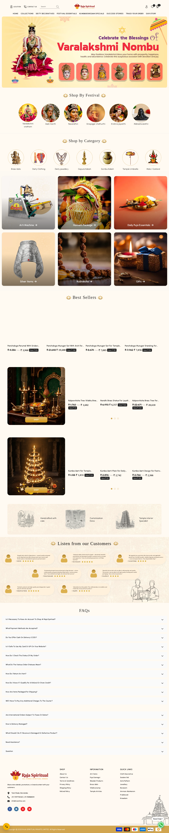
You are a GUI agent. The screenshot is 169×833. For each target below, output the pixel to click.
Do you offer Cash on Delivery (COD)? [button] (21, 637)
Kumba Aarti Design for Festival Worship (147, 471)
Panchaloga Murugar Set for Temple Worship (103, 346)
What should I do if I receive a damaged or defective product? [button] (31, 733)
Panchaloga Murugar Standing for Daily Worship (141, 346)
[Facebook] (9, 809)
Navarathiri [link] (73, 124)
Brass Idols (16, 169)
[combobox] (47, 6)
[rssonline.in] (27, 112)
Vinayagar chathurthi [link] (95, 124)
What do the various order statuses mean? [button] (23, 665)
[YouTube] (29, 809)
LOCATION (17, 7)
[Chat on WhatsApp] (161, 825)
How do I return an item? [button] (16, 674)
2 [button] (115, 418)
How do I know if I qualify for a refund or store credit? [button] (28, 683)
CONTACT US (32, 7)
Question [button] (9, 751)
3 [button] (118, 418)
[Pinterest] (23, 809)
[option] (28, 115)
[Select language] (6, 826)
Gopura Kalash (84, 169)
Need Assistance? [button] (13, 742)
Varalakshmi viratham (28, 125)
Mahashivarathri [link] (141, 124)
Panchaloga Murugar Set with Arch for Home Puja (65, 346)
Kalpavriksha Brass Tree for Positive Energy (145, 400)
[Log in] (146, 6)
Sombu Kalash (107, 169)
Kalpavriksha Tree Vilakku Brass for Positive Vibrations (82, 400)
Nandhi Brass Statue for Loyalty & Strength (115, 400)
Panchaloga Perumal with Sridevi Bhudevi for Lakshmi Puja (23, 346)
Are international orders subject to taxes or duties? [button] (27, 715)
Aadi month (50, 124)
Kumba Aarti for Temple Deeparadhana (79, 471)
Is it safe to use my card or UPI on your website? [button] (26, 646)
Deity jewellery (61, 169)
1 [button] (111, 418)
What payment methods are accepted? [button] (22, 628)
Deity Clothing (38, 169)
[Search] (50, 7)
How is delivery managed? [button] (16, 724)
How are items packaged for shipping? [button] (21, 692)
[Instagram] (16, 809)
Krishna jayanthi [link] (118, 124)
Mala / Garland (153, 169)
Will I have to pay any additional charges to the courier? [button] (29, 701)
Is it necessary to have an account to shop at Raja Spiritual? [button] (31, 619)
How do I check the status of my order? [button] (22, 655)
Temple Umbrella (130, 169)
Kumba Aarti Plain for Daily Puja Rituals (113, 471)
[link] (73, 112)
